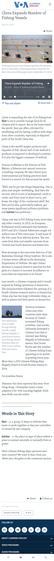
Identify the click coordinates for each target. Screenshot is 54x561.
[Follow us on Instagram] (24, 530)
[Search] (45, 557)
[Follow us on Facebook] (4, 530)
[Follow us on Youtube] (18, 530)
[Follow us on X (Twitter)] (11, 530)
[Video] (21, 557)
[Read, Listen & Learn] (8, 557)
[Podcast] (37, 530)
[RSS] (31, 530)
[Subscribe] (44, 530)
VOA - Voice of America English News (25, 87)
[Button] (47, 31)
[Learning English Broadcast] (33, 557)
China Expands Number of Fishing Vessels (28, 83)
